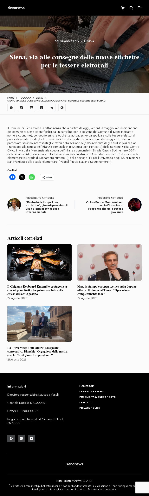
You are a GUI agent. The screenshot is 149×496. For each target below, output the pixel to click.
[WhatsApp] (62, 107)
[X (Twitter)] (21, 107)
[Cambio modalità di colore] (123, 8)
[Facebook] (11, 107)
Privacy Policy (89, 408)
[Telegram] (51, 107)
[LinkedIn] (31, 107)
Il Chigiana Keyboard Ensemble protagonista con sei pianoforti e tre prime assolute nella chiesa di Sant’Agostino (37, 290)
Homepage (86, 386)
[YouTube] (31, 438)
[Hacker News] (41, 107)
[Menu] (140, 8)
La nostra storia (91, 391)
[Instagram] (21, 438)
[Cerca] (131, 8)
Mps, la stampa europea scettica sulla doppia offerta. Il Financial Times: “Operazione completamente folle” (106, 290)
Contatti (85, 402)
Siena (90, 41)
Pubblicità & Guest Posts (97, 397)
